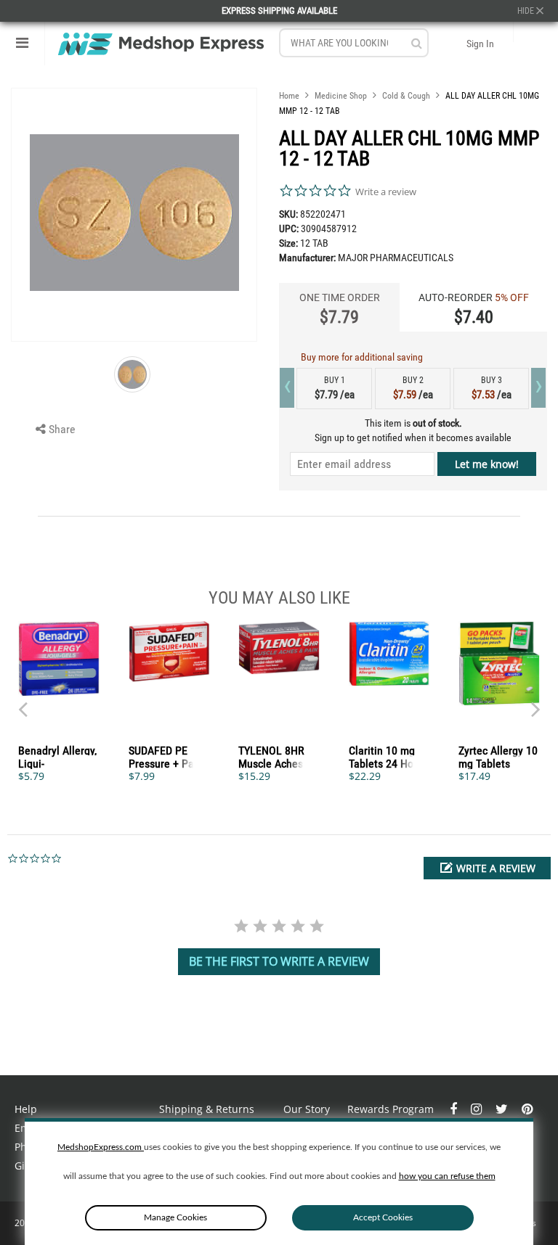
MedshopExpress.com (100, 1147)
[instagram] (478, 1109)
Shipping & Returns (206, 1109)
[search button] (416, 43)
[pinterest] (527, 1109)
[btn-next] (22, 702)
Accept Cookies (383, 1217)
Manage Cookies (175, 1217)
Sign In (480, 43)
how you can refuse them (447, 1176)
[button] (487, 868)
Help (26, 1109)
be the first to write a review (279, 961)
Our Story (306, 1109)
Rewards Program (390, 1109)
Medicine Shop (341, 96)
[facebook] (455, 1109)
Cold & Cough (406, 96)
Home (289, 96)
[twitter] (503, 1109)
